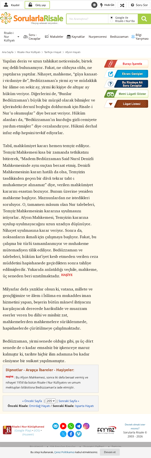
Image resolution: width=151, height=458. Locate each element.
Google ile (121, 17)
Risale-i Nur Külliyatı (28, 52)
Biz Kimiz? (36, 447)
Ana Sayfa (7, 52)
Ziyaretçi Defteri (93, 447)
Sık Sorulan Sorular (63, 447)
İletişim (116, 447)
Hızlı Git (109, 4)
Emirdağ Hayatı (39, 406)
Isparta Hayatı (84, 406)
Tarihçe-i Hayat (52, 52)
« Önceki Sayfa (32, 401)
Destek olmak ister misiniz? (135, 426)
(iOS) (37, 430)
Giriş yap (40, 5)
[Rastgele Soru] (122, 5)
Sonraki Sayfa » (69, 401)
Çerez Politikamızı (64, 452)
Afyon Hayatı (72, 52)
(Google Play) (23, 430)
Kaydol (14, 5)
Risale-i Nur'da (125, 21)
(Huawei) (28, 434)
